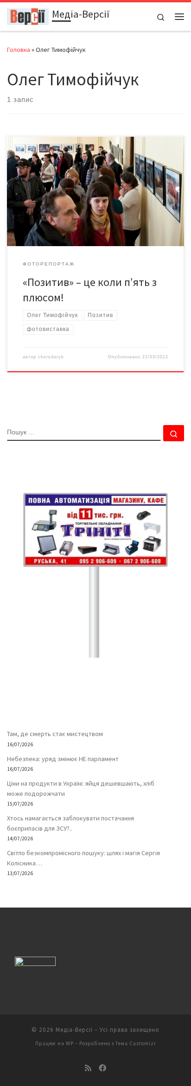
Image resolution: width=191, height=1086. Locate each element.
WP (70, 1043)
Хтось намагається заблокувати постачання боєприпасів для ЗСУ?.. (70, 823)
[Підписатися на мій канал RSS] (88, 1068)
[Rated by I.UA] (35, 963)
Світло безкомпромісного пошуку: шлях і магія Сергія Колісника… (83, 858)
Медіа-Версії (74, 1030)
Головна (18, 49)
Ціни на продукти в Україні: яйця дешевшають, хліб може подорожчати (80, 788)
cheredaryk (51, 357)
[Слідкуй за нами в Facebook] (102, 1068)
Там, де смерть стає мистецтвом (55, 734)
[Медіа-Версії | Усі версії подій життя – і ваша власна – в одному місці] (28, 15)
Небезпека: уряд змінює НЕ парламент (63, 759)
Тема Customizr (135, 1043)
